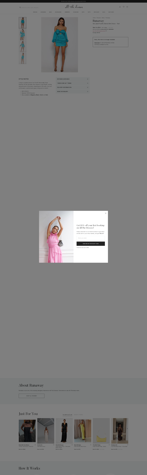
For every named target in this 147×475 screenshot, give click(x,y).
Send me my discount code (91, 243)
